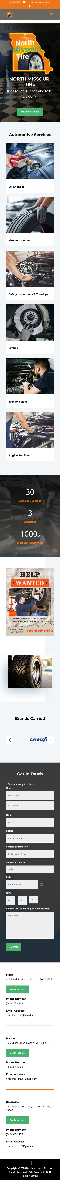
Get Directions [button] (18, 989)
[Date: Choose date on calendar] (41, 884)
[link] (16, 2)
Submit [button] (14, 946)
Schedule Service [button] (30, 111)
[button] (29, 7)
